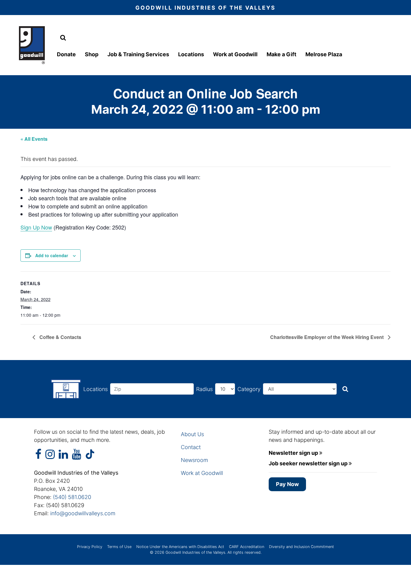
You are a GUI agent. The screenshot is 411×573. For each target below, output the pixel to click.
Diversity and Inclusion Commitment (301, 546)
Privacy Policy (89, 546)
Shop (91, 54)
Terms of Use (119, 546)
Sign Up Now (36, 227)
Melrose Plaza (323, 54)
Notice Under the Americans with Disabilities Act (180, 546)
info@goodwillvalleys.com (82, 513)
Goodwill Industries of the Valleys (194, 552)
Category (249, 389)
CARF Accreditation (246, 546)
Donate (66, 54)
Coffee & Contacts (59, 337)
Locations (191, 54)
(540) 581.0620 (72, 497)
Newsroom (194, 460)
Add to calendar (51, 255)
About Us (192, 434)
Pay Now (287, 484)
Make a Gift (281, 54)
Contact (191, 447)
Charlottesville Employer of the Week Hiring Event (327, 337)
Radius (204, 389)
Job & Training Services (138, 54)
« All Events (34, 138)
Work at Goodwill (235, 54)
